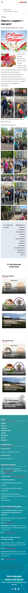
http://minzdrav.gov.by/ (10, 559)
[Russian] (26, 2)
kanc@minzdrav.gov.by (11, 548)
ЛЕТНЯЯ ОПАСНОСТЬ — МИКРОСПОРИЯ (12, 286)
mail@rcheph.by (9, 523)
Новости (3, 17)
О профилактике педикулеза (13, 304)
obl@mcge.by (8, 473)
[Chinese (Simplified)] (22, 2)
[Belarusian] (20, 2)
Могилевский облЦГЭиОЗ (9, 27)
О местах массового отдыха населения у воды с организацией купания (13, 321)
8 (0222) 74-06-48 (8, 471)
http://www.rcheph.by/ (10, 532)
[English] (24, 2)
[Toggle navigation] (2, 2)
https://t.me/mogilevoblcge (18, 476)
